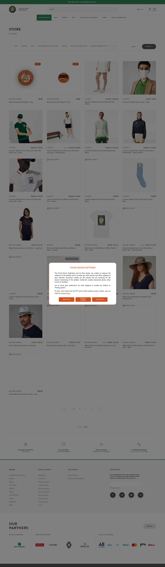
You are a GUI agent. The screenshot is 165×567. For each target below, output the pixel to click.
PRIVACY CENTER (83, 299)
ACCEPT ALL (100, 299)
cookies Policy (65, 293)
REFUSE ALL (66, 299)
